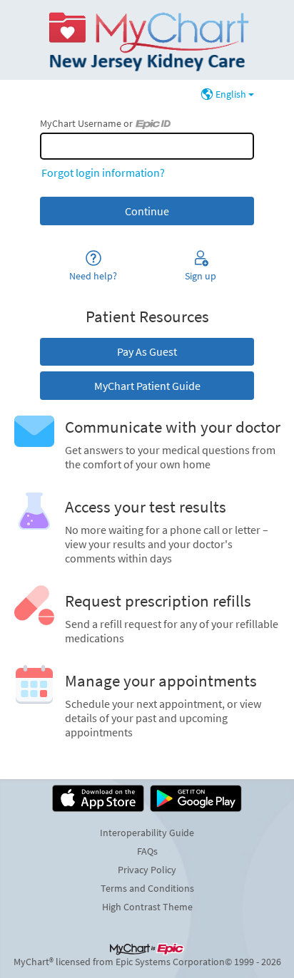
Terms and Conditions (147, 888)
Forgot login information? (103, 172)
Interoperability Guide (147, 832)
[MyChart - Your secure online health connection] (146, 40)
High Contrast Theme (147, 906)
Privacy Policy (147, 869)
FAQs (147, 851)
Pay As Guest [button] (147, 351)
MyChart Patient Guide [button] (147, 386)
